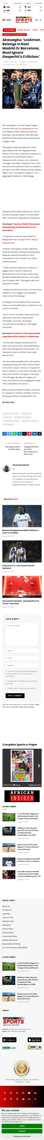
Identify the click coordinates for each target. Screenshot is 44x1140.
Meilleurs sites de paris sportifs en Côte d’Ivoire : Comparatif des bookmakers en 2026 (28, 831)
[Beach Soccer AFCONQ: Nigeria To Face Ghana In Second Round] (8, 847)
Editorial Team (8, 921)
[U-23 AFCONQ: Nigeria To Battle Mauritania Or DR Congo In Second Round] (8, 816)
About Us (6, 906)
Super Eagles (23, 30)
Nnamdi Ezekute (21, 465)
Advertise (6, 914)
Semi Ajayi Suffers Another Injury (12, 448)
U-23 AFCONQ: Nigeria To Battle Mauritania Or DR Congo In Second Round (28, 816)
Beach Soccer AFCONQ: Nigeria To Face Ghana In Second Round (28, 847)
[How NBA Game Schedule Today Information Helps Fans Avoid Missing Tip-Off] (8, 874)
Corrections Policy (9, 936)
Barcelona (8, 417)
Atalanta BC (26, 413)
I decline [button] (22, 1131)
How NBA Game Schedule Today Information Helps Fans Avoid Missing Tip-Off (29, 873)
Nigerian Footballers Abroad (14, 35)
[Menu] (6, 20)
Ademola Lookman (11, 413)
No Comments (9, 65)
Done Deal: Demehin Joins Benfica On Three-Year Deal (20, 602)
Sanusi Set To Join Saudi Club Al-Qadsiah (18, 567)
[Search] (36, 20)
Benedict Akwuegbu (23, 417)
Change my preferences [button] (22, 1136)
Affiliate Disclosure (9, 940)
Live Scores (9, 30)
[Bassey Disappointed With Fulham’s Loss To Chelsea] (22, 516)
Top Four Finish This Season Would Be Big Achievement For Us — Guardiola (21, 227)
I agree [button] (22, 1126)
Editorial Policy (8, 932)
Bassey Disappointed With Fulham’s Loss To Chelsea (20, 531)
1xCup (35, 30)
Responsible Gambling (11, 944)
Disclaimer (6, 925)
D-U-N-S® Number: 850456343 (14, 947)
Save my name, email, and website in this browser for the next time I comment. (21, 673)
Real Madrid (8, 424)
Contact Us (7, 910)
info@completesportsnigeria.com (19, 1029)
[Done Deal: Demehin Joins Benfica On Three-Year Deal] (22, 587)
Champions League (11, 421)
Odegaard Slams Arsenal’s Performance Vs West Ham (31, 450)
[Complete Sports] (24, 20)
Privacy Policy (7, 929)
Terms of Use (7, 917)
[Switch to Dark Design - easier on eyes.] (40, 20)
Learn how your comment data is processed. (20, 705)
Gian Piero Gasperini (30, 421)
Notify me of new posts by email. (21, 688)
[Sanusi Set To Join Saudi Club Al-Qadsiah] (22, 551)
